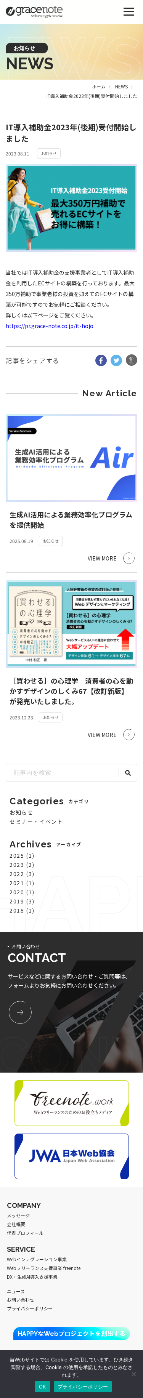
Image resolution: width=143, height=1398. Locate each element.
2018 (17, 910)
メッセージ (18, 1215)
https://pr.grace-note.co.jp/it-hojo (49, 326)
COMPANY (24, 1205)
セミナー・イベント (36, 821)
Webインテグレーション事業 (37, 1259)
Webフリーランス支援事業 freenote (43, 1268)
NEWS (121, 86)
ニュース (16, 1291)
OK (42, 1387)
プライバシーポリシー (30, 1308)
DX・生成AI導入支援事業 (32, 1276)
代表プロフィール (25, 1233)
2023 (17, 864)
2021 (17, 883)
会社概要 (16, 1224)
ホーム (99, 86)
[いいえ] (133, 1374)
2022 (17, 873)
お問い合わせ (20, 1299)
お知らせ (21, 812)
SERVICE (21, 1249)
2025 (17, 855)
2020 (17, 892)
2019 (17, 901)
